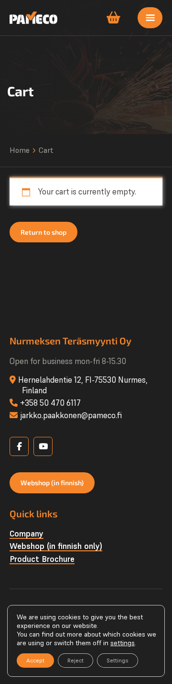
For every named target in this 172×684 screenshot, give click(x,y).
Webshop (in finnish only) (56, 546)
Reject (75, 660)
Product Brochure (42, 559)
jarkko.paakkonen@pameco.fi (71, 415)
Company (26, 533)
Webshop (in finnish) (52, 483)
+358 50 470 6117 (50, 403)
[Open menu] (150, 17)
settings (122, 642)
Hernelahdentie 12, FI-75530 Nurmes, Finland (83, 385)
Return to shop (43, 232)
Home (20, 150)
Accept (35, 660)
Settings (118, 660)
